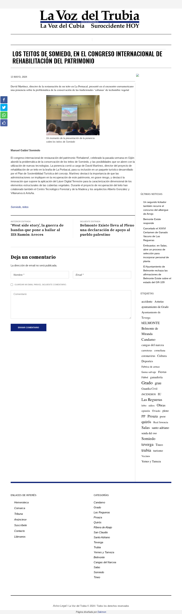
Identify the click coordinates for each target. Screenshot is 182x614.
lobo (143, 405)
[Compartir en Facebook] (3, 99)
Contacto (19, 530)
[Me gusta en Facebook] (3, 122)
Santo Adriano (102, 537)
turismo (158, 450)
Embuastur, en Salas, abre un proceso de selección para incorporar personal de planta (156, 253)
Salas (145, 427)
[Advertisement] (158, 134)
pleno (165, 411)
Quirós (97, 522)
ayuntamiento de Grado (154, 307)
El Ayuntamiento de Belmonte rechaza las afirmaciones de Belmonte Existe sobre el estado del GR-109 (157, 274)
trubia (146, 450)
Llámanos (20, 536)
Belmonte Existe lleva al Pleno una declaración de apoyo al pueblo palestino (107, 230)
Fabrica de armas (150, 366)
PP (143, 416)
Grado (147, 382)
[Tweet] (3, 107)
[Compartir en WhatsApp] (3, 115)
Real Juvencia (160, 422)
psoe (163, 416)
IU (159, 394)
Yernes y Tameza (151, 461)
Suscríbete (20, 525)
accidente (146, 301)
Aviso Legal (59, 605)
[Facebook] (77, 600)
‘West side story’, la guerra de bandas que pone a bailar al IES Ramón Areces (37, 230)
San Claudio (101, 532)
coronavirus (148, 356)
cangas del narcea (152, 345)
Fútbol (144, 377)
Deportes (147, 361)
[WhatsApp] (104, 600)
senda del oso (149, 433)
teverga (147, 444)
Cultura (162, 356)
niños (152, 405)
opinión (145, 410)
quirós (146, 421)
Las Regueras (151, 399)
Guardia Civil (149, 389)
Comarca (19, 508)
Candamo (148, 339)
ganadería (156, 377)
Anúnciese (20, 519)
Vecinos (145, 456)
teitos (25, 206)
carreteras (146, 350)
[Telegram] (99, 600)
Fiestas (162, 372)
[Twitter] (88, 600)
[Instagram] (83, 600)
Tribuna (18, 513)
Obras (161, 405)
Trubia (97, 547)
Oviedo (156, 410)
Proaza (153, 416)
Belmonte (99, 557)
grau (158, 382)
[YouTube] (93, 600)
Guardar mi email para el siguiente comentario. (41, 284)
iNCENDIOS (148, 394)
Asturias (159, 301)
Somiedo (16, 206)
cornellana (159, 350)
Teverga (98, 542)
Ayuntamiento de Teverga (150, 314)
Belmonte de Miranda (149, 331)
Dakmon (102, 612)
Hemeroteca (21, 502)
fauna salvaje (148, 372)
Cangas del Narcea (105, 562)
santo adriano (160, 427)
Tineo (159, 444)
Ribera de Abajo (103, 527)
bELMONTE (150, 323)
